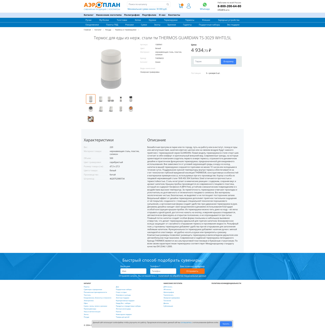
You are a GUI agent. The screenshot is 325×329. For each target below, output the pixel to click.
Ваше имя (125, 266)
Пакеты (86, 287)
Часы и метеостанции (92, 312)
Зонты (157, 24)
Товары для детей (122, 317)
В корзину (228, 61)
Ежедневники (92, 24)
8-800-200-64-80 (229, 6)
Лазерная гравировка (172, 298)
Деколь (166, 303)
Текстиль (87, 295)
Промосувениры (90, 309)
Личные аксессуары (123, 309)
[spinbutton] (207, 61)
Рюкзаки (129, 24)
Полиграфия (132, 14)
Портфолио (149, 14)
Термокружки (170, 20)
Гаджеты (187, 24)
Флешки (206, 20)
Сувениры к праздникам (93, 289)
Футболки (104, 20)
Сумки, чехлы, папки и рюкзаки (95, 306)
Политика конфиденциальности (226, 283)
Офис (86, 303)
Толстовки (122, 20)
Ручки (88, 20)
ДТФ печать (168, 287)
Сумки (144, 24)
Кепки (138, 20)
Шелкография (169, 292)
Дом (117, 287)
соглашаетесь (186, 322)
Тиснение (167, 301)
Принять (226, 324)
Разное (118, 312)
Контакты (174, 14)
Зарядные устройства (228, 20)
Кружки (152, 20)
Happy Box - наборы (123, 303)
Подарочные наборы (209, 24)
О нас (162, 14)
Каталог (89, 14)
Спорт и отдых (121, 292)
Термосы (189, 20)
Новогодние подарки (124, 314)
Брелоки (172, 24)
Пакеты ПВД (112, 24)
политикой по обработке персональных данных (182, 275)
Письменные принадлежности (95, 292)
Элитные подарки (122, 298)
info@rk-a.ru (223, 9)
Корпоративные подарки (125, 301)
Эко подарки (233, 24)
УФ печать (167, 289)
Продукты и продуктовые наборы (128, 306)
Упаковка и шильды (123, 295)
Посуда (86, 317)
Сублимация (168, 306)
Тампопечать (168, 295)
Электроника (89, 301)
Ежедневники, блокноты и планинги (97, 298)
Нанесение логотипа (109, 14)
